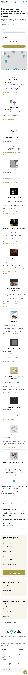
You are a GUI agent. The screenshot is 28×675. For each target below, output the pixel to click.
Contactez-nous (21, 653)
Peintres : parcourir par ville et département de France (14, 572)
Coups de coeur (4, 653)
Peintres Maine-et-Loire (8, 546)
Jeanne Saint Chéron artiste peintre (14, 462)
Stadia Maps (13, 69)
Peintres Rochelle (7, 614)
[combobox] (14, 34)
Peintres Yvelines (7, 551)
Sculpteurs (5, 593)
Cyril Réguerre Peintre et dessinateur (14, 289)
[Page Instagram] (18, 663)
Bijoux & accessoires (8, 590)
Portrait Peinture (14, 107)
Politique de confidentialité (12, 657)
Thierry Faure (14, 258)
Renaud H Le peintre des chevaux (14, 228)
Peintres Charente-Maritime (9, 543)
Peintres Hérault (7, 556)
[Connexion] (23, 2)
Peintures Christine (14, 170)
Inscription (4, 659)
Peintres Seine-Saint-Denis (9, 549)
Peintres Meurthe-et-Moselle (10, 564)
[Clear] (23, 34)
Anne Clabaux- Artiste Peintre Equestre (14, 138)
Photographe (6, 585)
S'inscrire (18, 2)
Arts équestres (8, 622)
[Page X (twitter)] (14, 663)
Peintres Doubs (6, 562)
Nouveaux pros (4, 657)
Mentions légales (11, 653)
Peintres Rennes (7, 616)
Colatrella (14, 435)
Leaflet (8, 69)
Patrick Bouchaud (14, 349)
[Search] (13, 2)
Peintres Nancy (6, 608)
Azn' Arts (14, 321)
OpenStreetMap (19, 69)
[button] (26, 2)
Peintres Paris (6, 554)
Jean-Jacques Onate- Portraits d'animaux (14, 377)
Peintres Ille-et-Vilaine (8, 559)
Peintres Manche (7, 567)
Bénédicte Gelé (14, 80)
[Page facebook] (9, 663)
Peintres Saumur (7, 611)
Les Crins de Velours (14, 407)
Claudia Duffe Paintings (14, 197)
